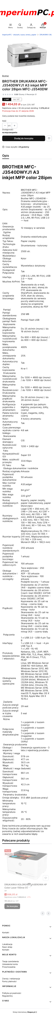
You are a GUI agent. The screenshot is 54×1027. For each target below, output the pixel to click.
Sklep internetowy (24, 1012)
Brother (5, 76)
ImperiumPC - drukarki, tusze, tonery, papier (19, 35)
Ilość (4, 121)
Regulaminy (7, 996)
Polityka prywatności (11, 993)
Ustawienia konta (10, 964)
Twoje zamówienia (10, 961)
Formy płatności (9, 981)
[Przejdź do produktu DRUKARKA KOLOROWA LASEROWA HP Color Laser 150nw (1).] (27, 865)
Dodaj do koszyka (23, 138)
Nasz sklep (7, 947)
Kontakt (5, 932)
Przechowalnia (8, 967)
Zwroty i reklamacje (11, 978)
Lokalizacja (7, 944)
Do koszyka (12, 906)
